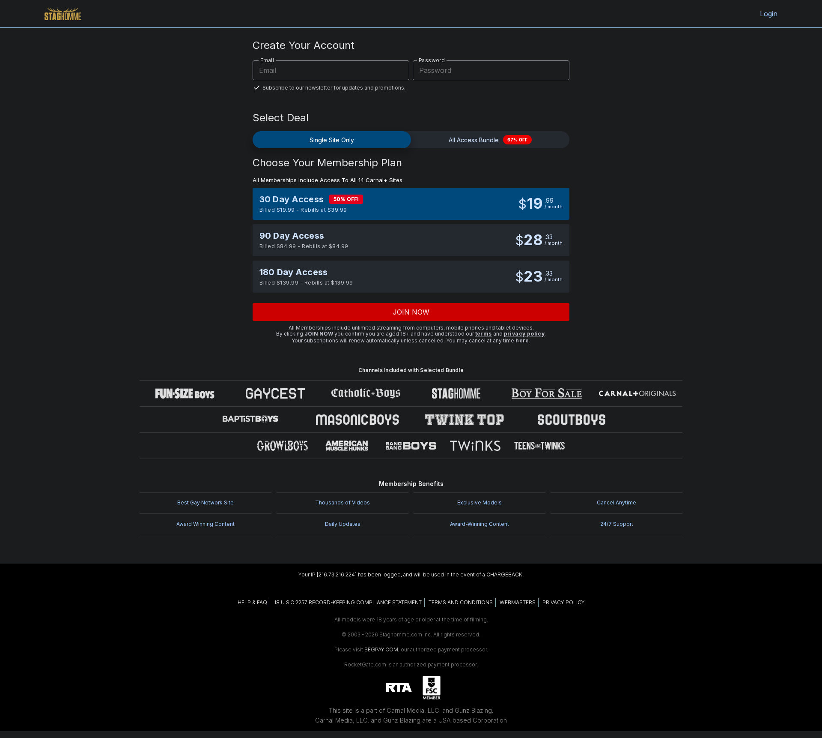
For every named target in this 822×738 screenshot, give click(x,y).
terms (483, 333)
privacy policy (524, 333)
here (522, 340)
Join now (411, 312)
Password (432, 60)
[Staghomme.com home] (63, 13)
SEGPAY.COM (381, 649)
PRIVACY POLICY (563, 602)
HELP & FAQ (252, 602)
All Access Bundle (488, 140)
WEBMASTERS (518, 602)
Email (267, 60)
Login (769, 13)
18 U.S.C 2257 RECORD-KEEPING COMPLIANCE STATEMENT (348, 602)
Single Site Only (332, 140)
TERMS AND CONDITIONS (461, 602)
